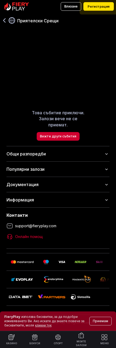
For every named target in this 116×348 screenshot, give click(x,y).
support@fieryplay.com (35, 225)
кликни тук (43, 325)
